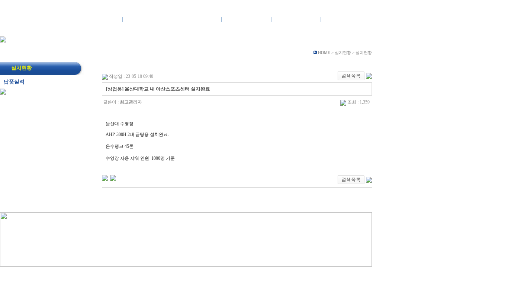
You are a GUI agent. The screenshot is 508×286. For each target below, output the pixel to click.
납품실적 (266, 30)
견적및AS (295, 19)
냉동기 (159, 30)
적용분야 (186, 30)
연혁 (132, 30)
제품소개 (147, 19)
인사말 (110, 30)
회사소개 (97, 19)
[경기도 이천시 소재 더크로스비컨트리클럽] (105, 177)
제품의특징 (197, 19)
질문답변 (334, 30)
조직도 (155, 30)
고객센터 (345, 19)
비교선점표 (237, 30)
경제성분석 (204, 30)
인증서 (179, 30)
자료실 (307, 30)
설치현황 (246, 19)
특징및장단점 (168, 30)
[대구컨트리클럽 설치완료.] (113, 177)
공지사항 (280, 30)
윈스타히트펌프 (125, 30)
